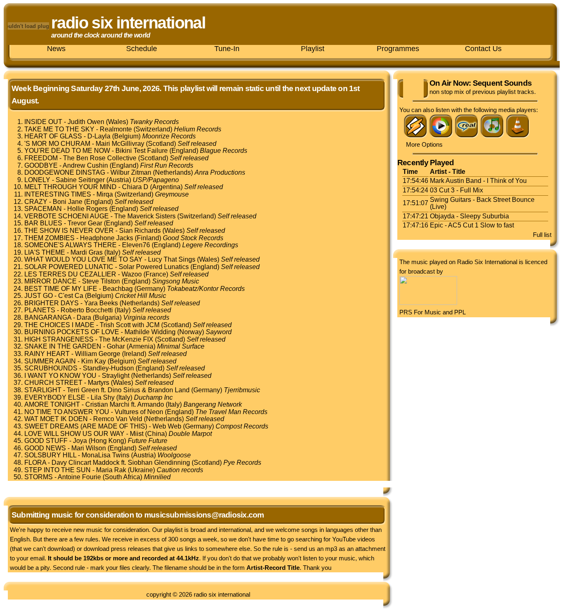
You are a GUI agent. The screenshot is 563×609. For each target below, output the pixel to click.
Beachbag (118, 288)
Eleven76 (136, 244)
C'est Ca (70, 295)
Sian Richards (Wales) (172, 230)
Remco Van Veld (117, 418)
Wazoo (132, 274)
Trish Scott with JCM (130, 324)
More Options (424, 144)
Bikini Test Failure (141, 150)
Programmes (398, 49)
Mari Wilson (88, 448)
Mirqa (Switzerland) (142, 194)
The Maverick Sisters (145, 216)
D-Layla (98, 136)
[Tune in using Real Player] (467, 136)
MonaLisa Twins (105, 455)
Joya (80, 440)
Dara (84, 317)
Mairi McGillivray (120, 143)
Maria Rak (111, 469)
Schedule (141, 49)
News (56, 49)
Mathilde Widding (150, 331)
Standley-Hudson (108, 368)
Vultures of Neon (139, 411)
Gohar (116, 346)
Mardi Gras (86, 252)
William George (97, 353)
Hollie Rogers (87, 208)
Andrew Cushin (85, 165)
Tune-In (226, 49)
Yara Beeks (101, 303)
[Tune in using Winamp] (416, 136)
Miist (136, 433)
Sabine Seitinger (80, 179)
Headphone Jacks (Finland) (151, 237)
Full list (542, 234)
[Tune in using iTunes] (492, 136)
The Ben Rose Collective (99, 158)
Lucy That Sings (171, 259)
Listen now (413, 89)
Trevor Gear (85, 223)
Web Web (166, 426)
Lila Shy (103, 397)
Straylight (115, 375)
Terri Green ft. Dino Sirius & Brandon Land (128, 390)
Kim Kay (93, 361)
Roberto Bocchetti (87, 310)
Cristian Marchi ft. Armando (124, 404)
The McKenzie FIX (126, 339)
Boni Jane (67, 201)
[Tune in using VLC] (518, 136)
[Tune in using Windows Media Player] (441, 136)
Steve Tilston (101, 281)
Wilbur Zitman (130, 172)
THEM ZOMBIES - (52, 237)
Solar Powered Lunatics (154, 266)
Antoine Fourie (79, 476)
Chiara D (135, 186)
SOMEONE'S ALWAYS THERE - (73, 244)
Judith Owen (86, 121)
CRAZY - (38, 201)
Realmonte (116, 129)
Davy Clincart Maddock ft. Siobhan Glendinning (121, 462)
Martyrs (98, 382)
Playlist (312, 49)
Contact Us (483, 49)
